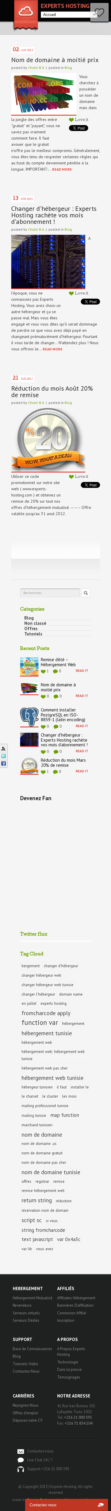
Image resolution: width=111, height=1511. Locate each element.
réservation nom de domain (45, 1210)
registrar (42, 1181)
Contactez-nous (40, 1451)
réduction (64, 1200)
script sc (32, 1220)
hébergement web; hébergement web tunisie (53, 1055)
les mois (69, 1096)
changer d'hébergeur (61, 965)
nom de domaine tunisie (51, 1172)
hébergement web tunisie (52, 1077)
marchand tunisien (37, 1124)
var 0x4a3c (68, 1239)
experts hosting (54, 1003)
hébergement (73, 1023)
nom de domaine (42, 1134)
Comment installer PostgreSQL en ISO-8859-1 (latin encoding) (63, 715)
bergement (31, 965)
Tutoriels (33, 634)
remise (59, 1181)
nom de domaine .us (39, 1143)
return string (37, 1200)
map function (64, 1115)
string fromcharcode (43, 1230)
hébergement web (37, 1042)
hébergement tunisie (47, 1033)
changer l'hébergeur (38, 994)
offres (26, 1181)
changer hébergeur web (41, 975)
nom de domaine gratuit (42, 1153)
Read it (82, 671)
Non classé (35, 623)
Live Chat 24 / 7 (40, 1460)
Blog (68, 67)
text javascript (37, 1239)
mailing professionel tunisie (45, 1105)
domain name (71, 994)
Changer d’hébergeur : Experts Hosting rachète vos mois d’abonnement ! (53, 215)
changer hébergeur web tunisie (47, 984)
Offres (31, 628)
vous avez (44, 1248)
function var (40, 1022)
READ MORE (62, 169)
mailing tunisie (34, 1115)
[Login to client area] (3, 748)
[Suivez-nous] (3, 755)
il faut (62, 1087)
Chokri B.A (36, 67)
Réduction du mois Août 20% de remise (52, 391)
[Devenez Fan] (3, 763)
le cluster (50, 1096)
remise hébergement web (43, 1190)
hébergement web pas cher (44, 1068)
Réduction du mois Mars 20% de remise (63, 763)
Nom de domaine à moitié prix (55, 60)
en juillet (29, 1003)
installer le (80, 1087)
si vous (52, 1220)
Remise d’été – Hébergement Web (58, 662)
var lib (27, 1248)
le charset (30, 1096)
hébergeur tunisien (37, 1087)
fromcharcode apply (46, 1013)
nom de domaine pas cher (44, 1162)
